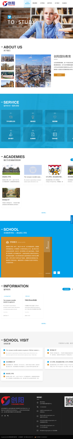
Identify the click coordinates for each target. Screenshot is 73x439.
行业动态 (66, 289)
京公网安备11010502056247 (41, 437)
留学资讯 (49, 3)
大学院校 (42, 3)
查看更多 (59, 75)
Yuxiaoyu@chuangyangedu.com (47, 425)
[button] (56, 35)
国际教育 (35, 3)
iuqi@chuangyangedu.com (46, 410)
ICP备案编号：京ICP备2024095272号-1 (26, 437)
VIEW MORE (47, 273)
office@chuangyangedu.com (46, 430)
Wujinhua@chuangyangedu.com (47, 415)
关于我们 (57, 3)
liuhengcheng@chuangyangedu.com (48, 420)
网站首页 (27, 3)
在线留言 (64, 3)
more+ (44, 213)
